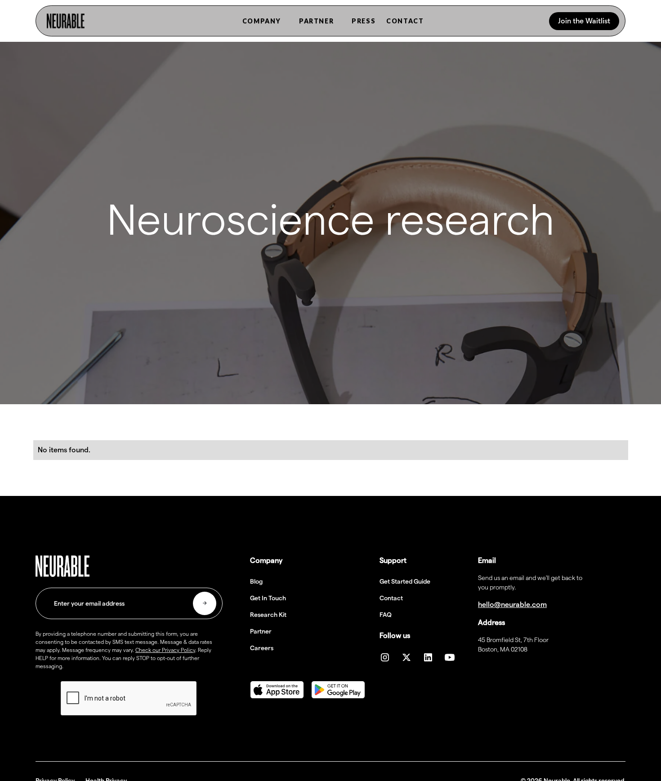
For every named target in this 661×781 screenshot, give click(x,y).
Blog (256, 581)
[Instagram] (385, 657)
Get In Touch (268, 598)
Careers (261, 648)
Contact (391, 598)
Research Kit (268, 614)
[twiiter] (406, 657)
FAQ (386, 614)
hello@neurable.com (512, 604)
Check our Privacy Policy (165, 650)
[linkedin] (428, 657)
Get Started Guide (405, 581)
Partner (261, 631)
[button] (261, 21)
